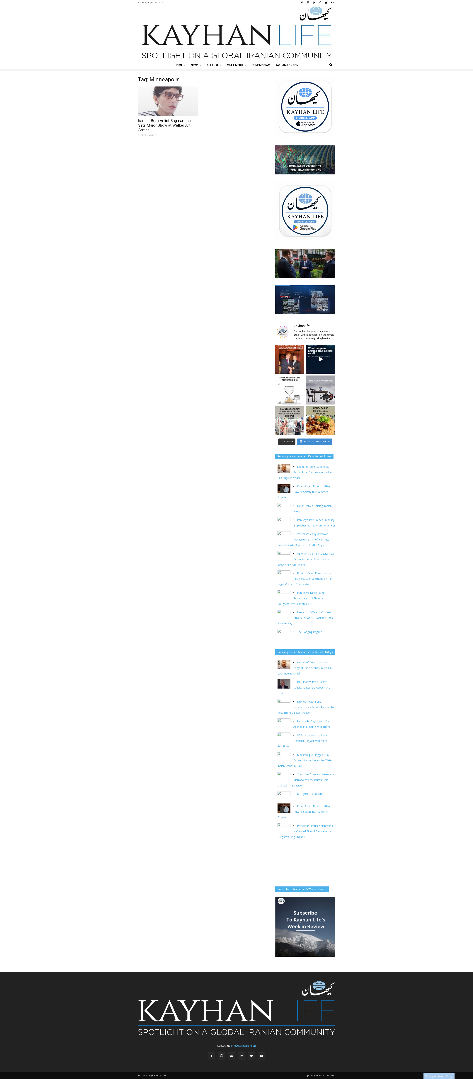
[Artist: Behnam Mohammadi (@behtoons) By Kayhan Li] (289, 390)
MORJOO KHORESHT (310, 794)
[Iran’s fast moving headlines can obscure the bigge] (320, 359)
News (194, 65)
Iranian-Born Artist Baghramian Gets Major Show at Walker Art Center (164, 125)
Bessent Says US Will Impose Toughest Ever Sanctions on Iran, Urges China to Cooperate (305, 578)
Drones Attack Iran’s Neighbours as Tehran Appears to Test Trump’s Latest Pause (306, 707)
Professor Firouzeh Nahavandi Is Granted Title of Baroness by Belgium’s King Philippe (306, 831)
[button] (330, 65)
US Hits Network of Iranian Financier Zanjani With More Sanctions (303, 740)
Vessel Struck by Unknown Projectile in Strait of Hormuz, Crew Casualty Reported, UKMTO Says (303, 539)
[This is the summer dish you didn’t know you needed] (320, 420)
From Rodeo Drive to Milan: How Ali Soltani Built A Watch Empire (304, 492)
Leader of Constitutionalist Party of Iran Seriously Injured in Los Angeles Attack (305, 472)
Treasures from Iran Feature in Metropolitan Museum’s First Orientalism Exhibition (306, 780)
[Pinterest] (320, 2)
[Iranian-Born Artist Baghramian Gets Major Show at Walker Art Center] (168, 101)
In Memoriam (261, 65)
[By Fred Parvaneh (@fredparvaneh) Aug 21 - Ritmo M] (289, 359)
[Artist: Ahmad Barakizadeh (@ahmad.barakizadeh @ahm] (320, 390)
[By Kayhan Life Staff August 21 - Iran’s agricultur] (289, 420)
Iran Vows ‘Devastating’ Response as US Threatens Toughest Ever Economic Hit (302, 598)
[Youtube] (332, 2)
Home (179, 65)
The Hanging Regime (309, 632)
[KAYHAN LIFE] (236, 33)
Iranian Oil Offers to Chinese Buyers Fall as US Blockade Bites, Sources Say (306, 618)
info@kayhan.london (243, 1045)
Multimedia (235, 65)
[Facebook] (302, 2)
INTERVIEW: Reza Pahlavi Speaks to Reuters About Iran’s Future (304, 687)
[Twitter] (326, 2)
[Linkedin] (314, 2)
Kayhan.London (286, 65)
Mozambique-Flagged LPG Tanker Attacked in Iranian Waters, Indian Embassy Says (306, 760)
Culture (213, 65)
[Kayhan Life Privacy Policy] (321, 1075)
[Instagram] (308, 2)
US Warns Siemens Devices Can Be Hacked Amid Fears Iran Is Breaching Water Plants (306, 559)
